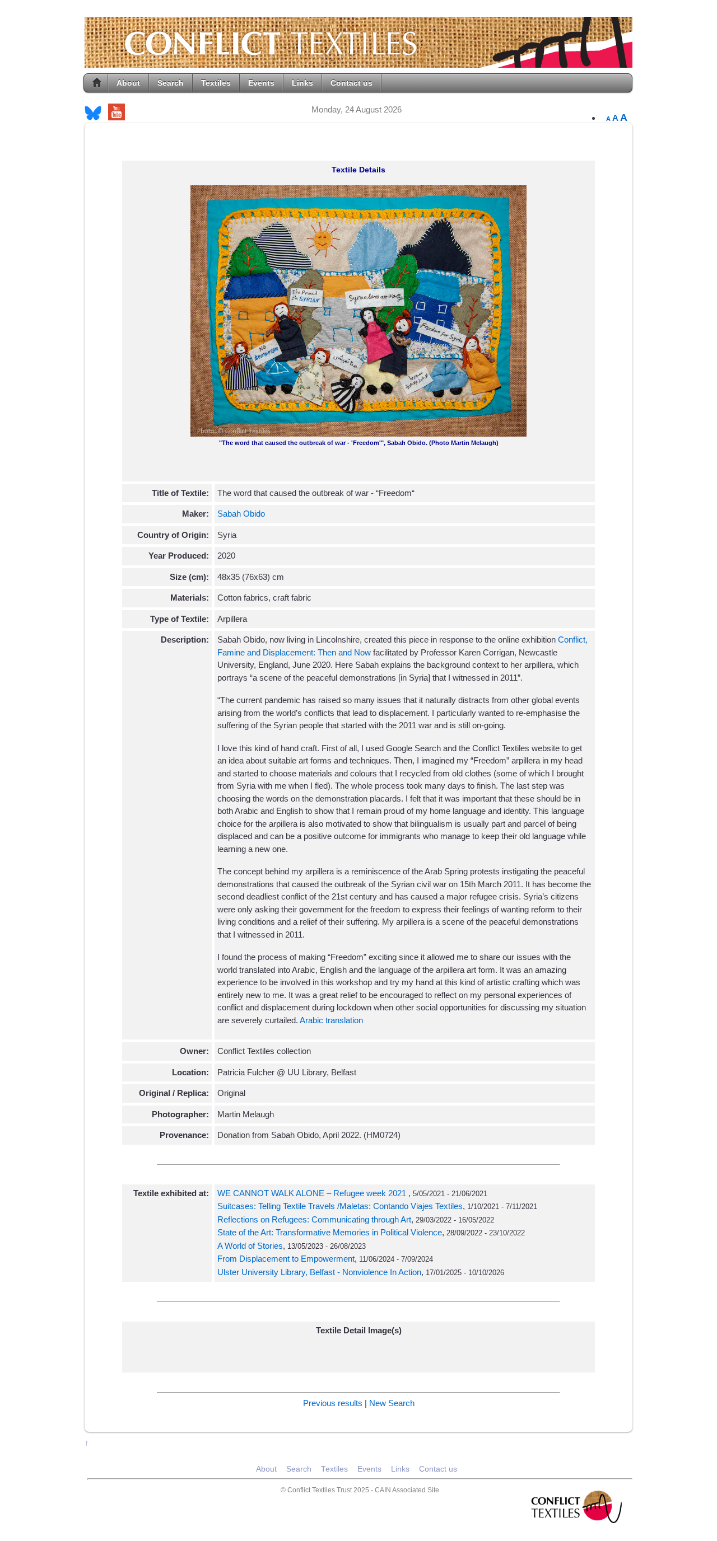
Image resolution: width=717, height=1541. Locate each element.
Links (302, 82)
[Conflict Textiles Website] (358, 62)
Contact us (351, 82)
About (128, 82)
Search (170, 82)
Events (261, 82)
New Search (392, 1403)
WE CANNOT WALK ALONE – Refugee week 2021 (312, 1193)
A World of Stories (250, 1245)
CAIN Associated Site (407, 1490)
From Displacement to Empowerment (286, 1258)
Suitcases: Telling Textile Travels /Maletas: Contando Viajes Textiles (340, 1206)
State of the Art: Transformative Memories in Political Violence (329, 1232)
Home (97, 83)
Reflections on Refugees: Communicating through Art (314, 1219)
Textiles (216, 82)
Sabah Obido (241, 513)
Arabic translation (331, 1020)
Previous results (332, 1403)
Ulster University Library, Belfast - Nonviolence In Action (319, 1272)
